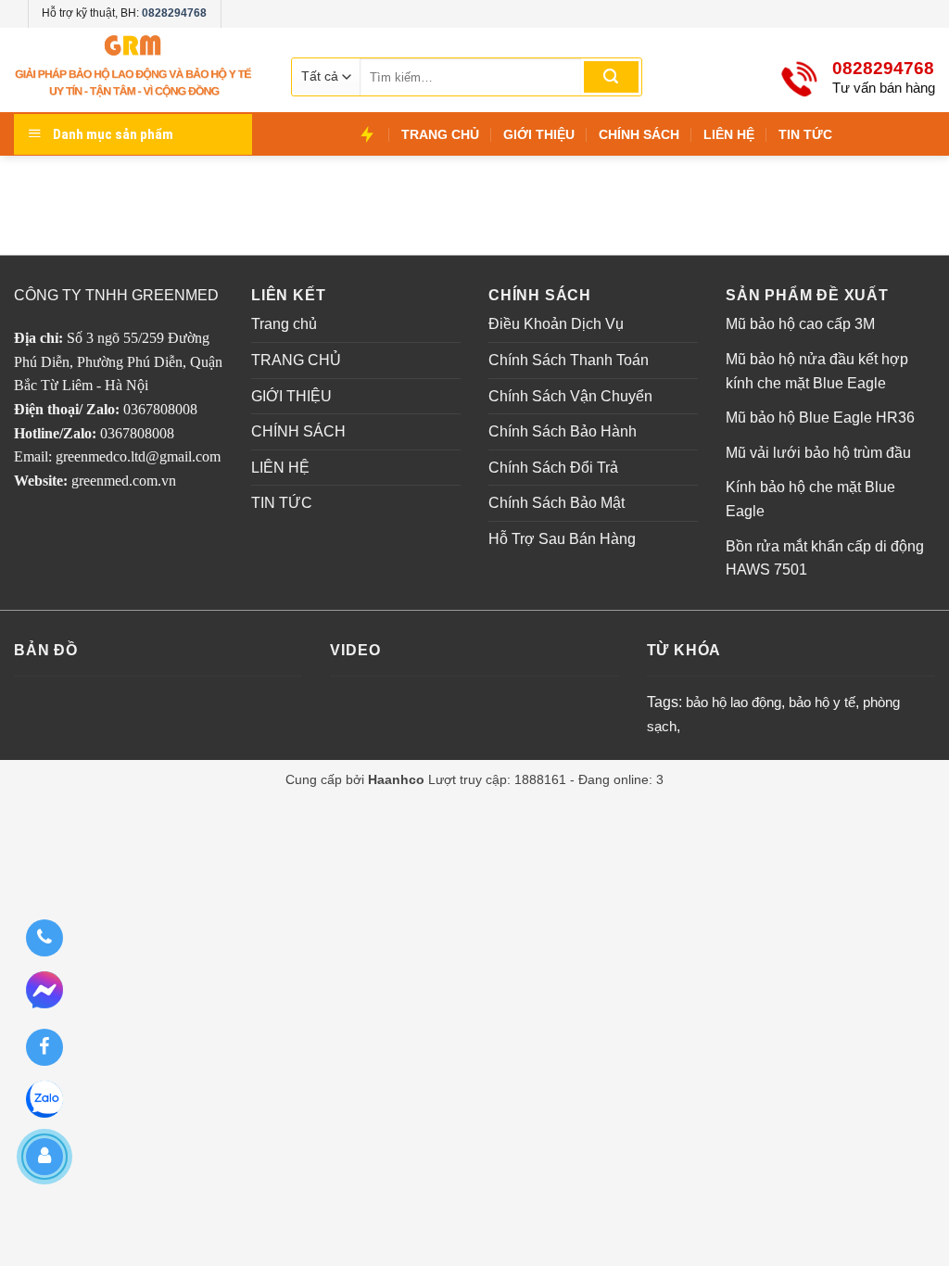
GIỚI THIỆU (539, 134)
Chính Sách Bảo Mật (556, 503)
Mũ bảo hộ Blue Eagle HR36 (820, 417)
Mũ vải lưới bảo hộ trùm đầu (818, 453)
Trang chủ (284, 324)
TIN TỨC (805, 134)
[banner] (134, 70)
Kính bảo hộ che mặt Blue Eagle (810, 499)
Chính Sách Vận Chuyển (570, 396)
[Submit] (611, 76)
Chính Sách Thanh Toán (568, 360)
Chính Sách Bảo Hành (562, 431)
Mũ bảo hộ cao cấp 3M (800, 324)
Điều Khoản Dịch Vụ (556, 324)
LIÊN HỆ (728, 134)
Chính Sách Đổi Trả (553, 467)
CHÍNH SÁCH (639, 134)
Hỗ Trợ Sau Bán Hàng (562, 539)
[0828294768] (44, 938)
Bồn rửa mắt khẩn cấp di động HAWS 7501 (825, 558)
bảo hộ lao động (733, 702)
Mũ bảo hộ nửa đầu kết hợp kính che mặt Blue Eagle (817, 371)
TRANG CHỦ (440, 134)
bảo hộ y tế (822, 702)
